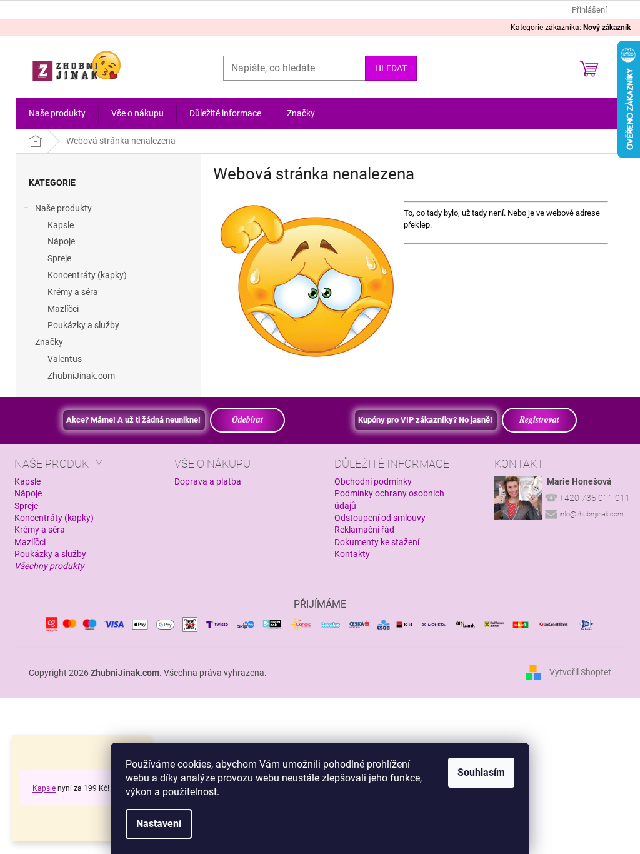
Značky (49, 342)
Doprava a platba (207, 481)
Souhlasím (481, 772)
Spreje (59, 258)
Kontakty (352, 554)
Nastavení (158, 824)
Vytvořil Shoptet (580, 672)
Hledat (391, 68)
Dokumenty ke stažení (376, 542)
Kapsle (44, 788)
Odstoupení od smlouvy (380, 518)
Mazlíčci (63, 309)
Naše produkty (63, 208)
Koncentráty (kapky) (87, 275)
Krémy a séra (73, 292)
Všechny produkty (49, 566)
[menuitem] (57, 113)
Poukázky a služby (83, 325)
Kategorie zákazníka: (571, 27)
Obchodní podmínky (373, 481)
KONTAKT (519, 463)
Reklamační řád (364, 530)
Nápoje (61, 241)
